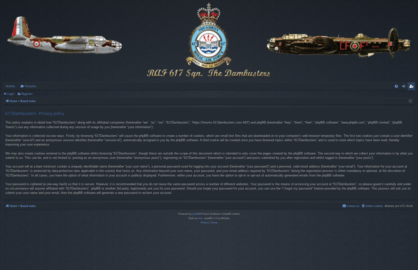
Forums (30, 86)
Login (11, 94)
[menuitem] (396, 86)
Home (10, 86)
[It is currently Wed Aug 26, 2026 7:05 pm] (410, 101)
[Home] (209, 41)
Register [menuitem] (412, 87)
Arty (200, 218)
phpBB (196, 213)
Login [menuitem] (405, 87)
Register (27, 94)
